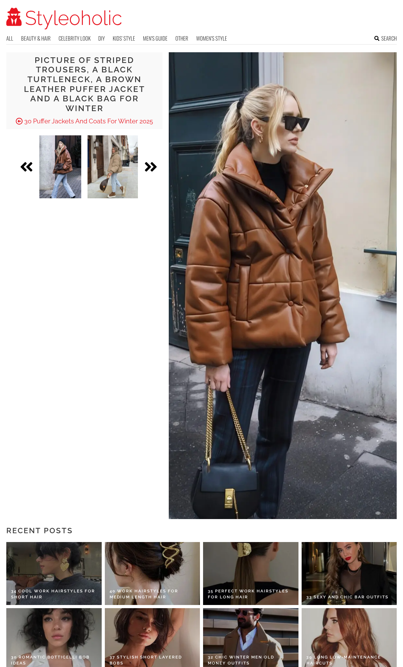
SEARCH (389, 38)
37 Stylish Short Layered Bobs (146, 660)
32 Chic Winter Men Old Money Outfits (241, 660)
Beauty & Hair (36, 38)
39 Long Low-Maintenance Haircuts (343, 660)
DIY (101, 38)
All (9, 38)
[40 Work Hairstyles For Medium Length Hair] (152, 573)
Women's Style (211, 38)
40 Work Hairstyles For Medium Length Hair (144, 594)
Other (181, 38)
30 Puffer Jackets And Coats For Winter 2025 (88, 121)
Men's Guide (155, 38)
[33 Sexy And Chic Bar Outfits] (349, 573)
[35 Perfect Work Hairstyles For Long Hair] (250, 573)
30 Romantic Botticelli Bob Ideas (50, 660)
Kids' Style (124, 38)
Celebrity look (75, 38)
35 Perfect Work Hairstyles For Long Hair (248, 594)
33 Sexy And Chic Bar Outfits (347, 597)
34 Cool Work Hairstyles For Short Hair (53, 594)
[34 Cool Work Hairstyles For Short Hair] (54, 573)
